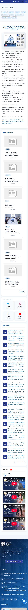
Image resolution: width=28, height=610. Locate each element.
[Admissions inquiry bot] (24, 601)
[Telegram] (2, 599)
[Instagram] (6, 599)
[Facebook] (11, 599)
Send (5, 84)
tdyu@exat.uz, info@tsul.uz (16, 594)
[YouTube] (15, 599)
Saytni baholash (15, 561)
